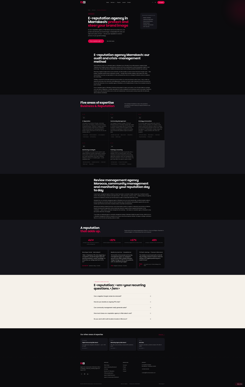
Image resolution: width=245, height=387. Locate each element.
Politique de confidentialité (134, 383)
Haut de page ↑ (162, 383)
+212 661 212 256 (145, 369)
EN (155, 2)
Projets (124, 367)
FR (152, 2)
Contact (129, 2)
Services (94, 10)
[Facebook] (81, 374)
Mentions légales (124, 383)
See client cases (110, 41)
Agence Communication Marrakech (111, 377)
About (107, 2)
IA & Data (106, 369)
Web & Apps (106, 365)
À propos (125, 365)
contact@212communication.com (148, 372)
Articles (124, 369)
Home (89, 10)
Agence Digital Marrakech (109, 375)
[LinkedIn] (88, 374)
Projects (119, 2)
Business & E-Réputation (109, 371)
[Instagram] (84, 374)
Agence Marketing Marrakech (110, 367)
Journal (123, 2)
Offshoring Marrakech (108, 373)
